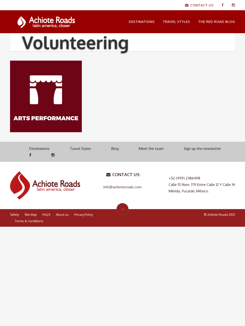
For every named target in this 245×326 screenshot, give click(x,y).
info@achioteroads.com (122, 187)
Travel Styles (176, 21)
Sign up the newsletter (202, 148)
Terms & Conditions (29, 221)
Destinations (142, 21)
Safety (14, 214)
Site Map (30, 214)
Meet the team (151, 148)
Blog (115, 148)
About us (62, 214)
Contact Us (201, 5)
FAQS (46, 214)
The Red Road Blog (216, 21)
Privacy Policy (83, 214)
